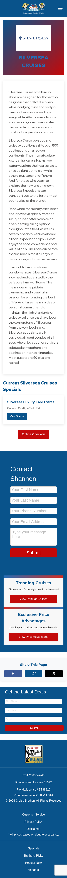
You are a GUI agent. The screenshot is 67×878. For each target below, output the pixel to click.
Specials (33, 848)
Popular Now (33, 862)
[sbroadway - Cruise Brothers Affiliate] (33, 8)
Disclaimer (33, 828)
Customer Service (33, 814)
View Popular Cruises (33, 598)
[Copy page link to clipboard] (33, 673)
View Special (17, 416)
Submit (33, 552)
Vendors (33, 869)
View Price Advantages (33, 636)
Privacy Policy (33, 821)
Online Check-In (33, 434)
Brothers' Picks (33, 855)
